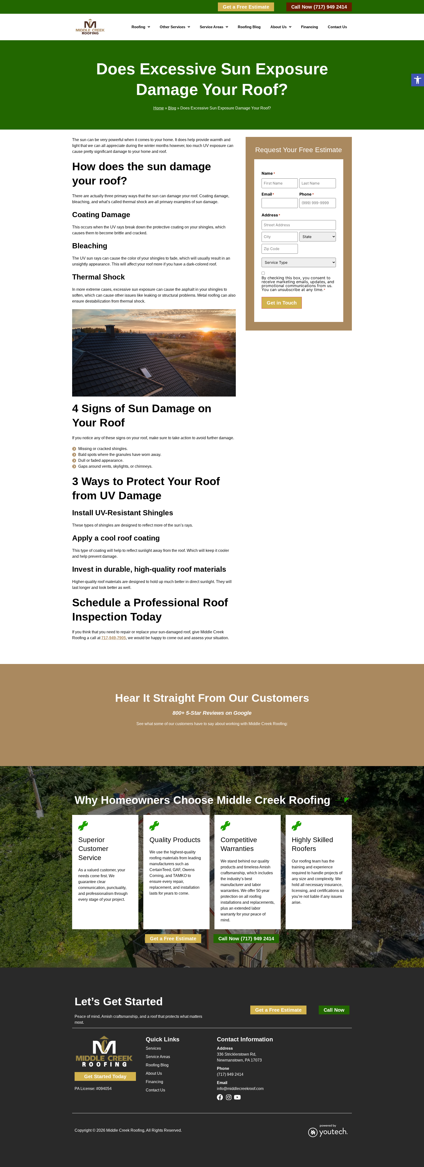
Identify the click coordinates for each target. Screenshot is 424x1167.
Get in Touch (282, 302)
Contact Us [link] (337, 27)
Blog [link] (172, 108)
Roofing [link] (138, 27)
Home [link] (158, 108)
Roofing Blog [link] (249, 27)
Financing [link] (309, 27)
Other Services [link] (172, 27)
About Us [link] (278, 27)
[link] (246, 6)
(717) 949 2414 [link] (230, 1074)
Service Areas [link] (211, 27)
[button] (417, 80)
